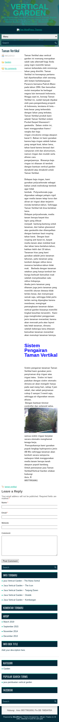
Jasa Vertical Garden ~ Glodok (17, 595)
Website (5, 523)
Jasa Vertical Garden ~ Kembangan (19, 600)
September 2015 (10, 626)
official (42, 717)
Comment (6, 533)
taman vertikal (11, 487)
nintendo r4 (25, 719)
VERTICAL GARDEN (29, 9)
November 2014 (10, 631)
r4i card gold (38, 719)
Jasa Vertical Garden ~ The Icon (18, 585)
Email (5, 513)
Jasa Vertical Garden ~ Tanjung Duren (20, 590)
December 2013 (10, 636)
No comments (11, 68)
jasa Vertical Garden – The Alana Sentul (21, 581)
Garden (8, 62)
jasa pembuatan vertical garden (17, 682)
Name (5, 503)
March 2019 (8, 622)
